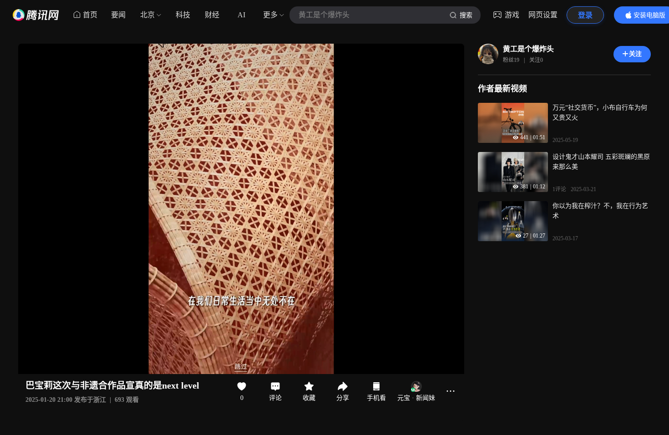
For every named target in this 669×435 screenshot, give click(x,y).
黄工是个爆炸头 (528, 49)
